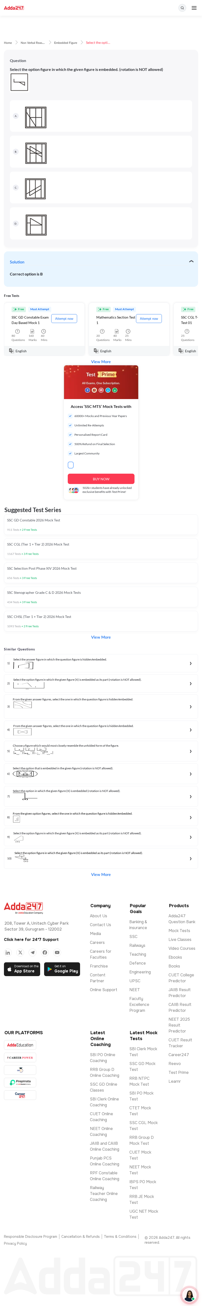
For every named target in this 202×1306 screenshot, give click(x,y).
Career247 (178, 1054)
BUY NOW (101, 479)
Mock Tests (179, 930)
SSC (133, 936)
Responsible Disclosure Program (30, 1236)
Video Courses (181, 948)
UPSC (134, 981)
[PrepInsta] (20, 1082)
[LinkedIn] (8, 952)
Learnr (174, 1081)
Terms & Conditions (120, 1236)
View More (101, 362)
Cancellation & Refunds (80, 1236)
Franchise (99, 966)
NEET (134, 989)
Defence (137, 963)
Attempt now (64, 319)
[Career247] (20, 1095)
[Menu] (194, 8)
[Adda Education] (20, 1045)
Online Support (103, 989)
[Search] (182, 8)
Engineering (140, 972)
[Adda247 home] (14, 8)
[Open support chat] (189, 1295)
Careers (97, 942)
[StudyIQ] (20, 1070)
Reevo (174, 1063)
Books (174, 966)
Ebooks (175, 957)
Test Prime (178, 1072)
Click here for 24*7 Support (31, 939)
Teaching (137, 954)
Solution (17, 262)
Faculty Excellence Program (139, 1004)
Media (95, 933)
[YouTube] (57, 952)
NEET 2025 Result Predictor (179, 1025)
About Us (98, 916)
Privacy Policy (15, 1243)
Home (8, 42)
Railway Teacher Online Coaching (104, 1193)
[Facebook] (45, 952)
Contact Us (100, 924)
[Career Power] (20, 1057)
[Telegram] (32, 952)
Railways (137, 945)
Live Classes (179, 939)
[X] (20, 952)
